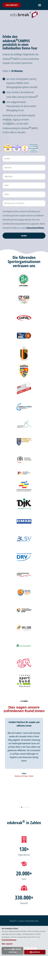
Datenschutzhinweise (9, 940)
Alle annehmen (35, 952)
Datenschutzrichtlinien (35, 227)
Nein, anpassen (7, 944)
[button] (39, 5)
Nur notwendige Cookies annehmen (12, 950)
